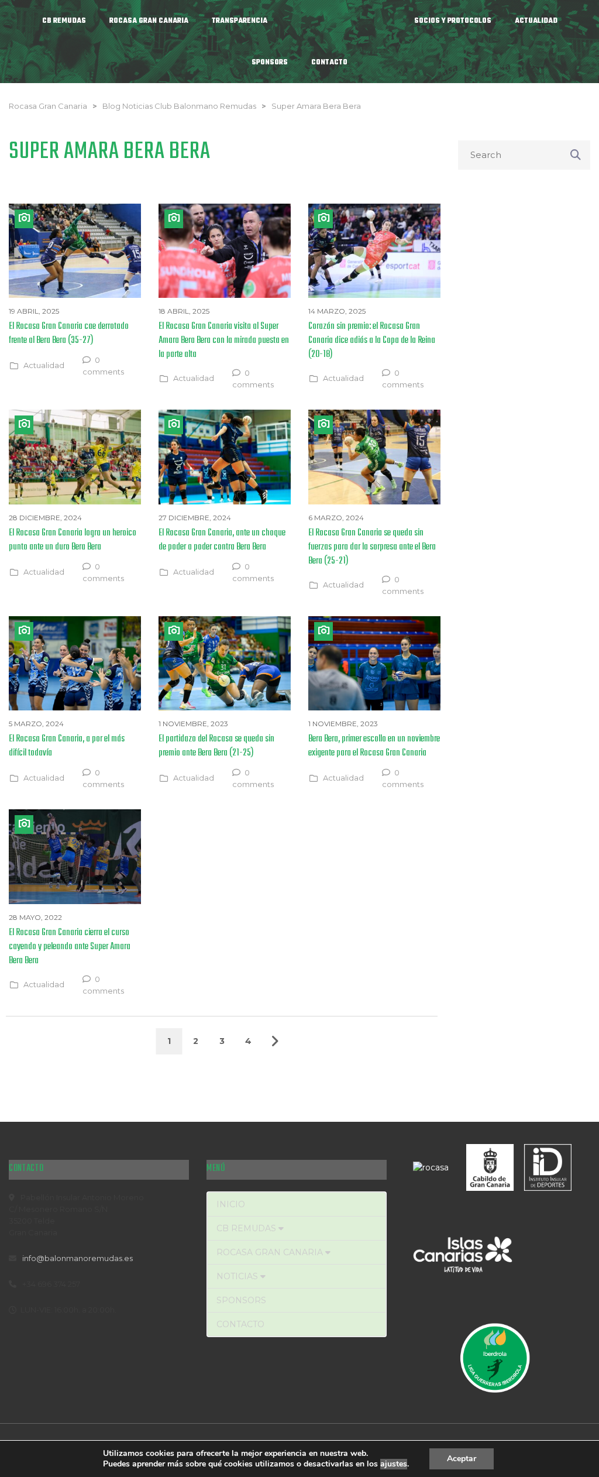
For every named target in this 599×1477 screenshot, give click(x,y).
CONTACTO (240, 1324)
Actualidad (43, 365)
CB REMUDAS (247, 1228)
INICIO (230, 1204)
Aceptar (461, 1458)
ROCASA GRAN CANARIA (270, 1252)
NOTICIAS (238, 1276)
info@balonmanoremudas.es (77, 1258)
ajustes (393, 1464)
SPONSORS (241, 1300)
